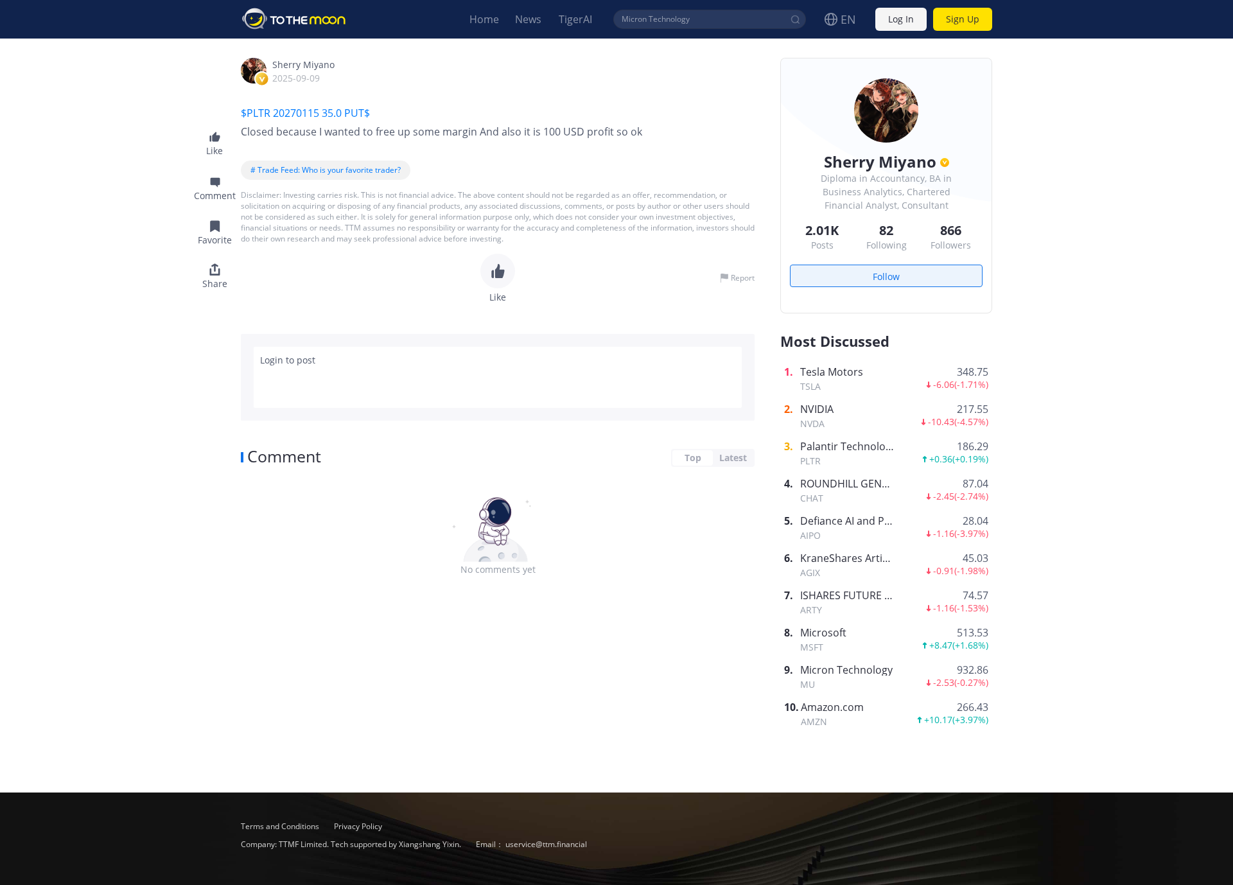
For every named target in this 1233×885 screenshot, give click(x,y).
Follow (886, 276)
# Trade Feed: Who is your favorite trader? (325, 169)
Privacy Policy (358, 826)
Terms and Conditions (281, 826)
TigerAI (575, 19)
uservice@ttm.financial (546, 844)
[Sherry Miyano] (254, 70)
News (528, 19)
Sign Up (962, 19)
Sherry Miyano (303, 64)
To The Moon (294, 19)
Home (484, 19)
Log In (901, 19)
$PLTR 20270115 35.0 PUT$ (306, 113)
